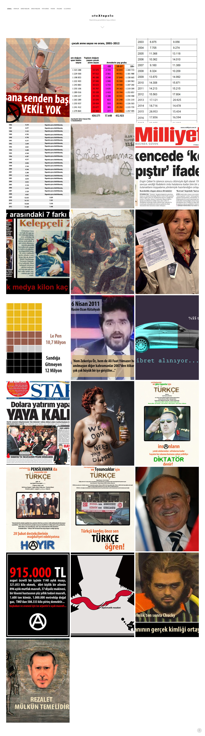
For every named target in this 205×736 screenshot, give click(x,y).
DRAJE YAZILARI (35, 8)
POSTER (53, 8)
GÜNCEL (9, 9)
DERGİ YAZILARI (25, 8)
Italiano (59, 8)
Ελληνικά (67, 8)
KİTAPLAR (16, 8)
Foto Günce (45, 8)
